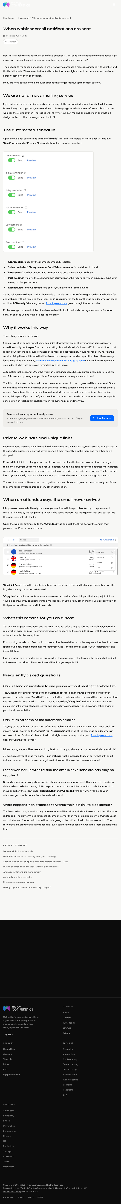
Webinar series (70, 1079)
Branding (67, 1084)
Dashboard (23, 18)
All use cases (9, 1110)
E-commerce (9, 1130)
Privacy (21, 1197)
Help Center (8, 18)
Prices (6, 1064)
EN (9, 1034)
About (66, 1012)
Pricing (66, 1033)
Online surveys (70, 1069)
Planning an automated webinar (19, 882)
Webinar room (70, 1074)
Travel (6, 1161)
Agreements (8, 1197)
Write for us (69, 1022)
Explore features (102, 418)
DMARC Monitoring (12, 1191)
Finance (7, 1136)
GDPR (40, 1197)
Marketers (8, 1156)
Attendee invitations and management (22, 871)
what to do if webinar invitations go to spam (60, 360)
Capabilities (9, 1049)
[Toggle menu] (114, 4)
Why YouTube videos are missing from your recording (29, 856)
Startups (7, 1151)
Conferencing (70, 1059)
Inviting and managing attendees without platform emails (31, 866)
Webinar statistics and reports (18, 851)
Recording (68, 1089)
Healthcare (8, 1166)
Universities (9, 1125)
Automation (69, 1054)
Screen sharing (70, 1064)
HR (4, 1141)
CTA (65, 1094)
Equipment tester (11, 1074)
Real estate (8, 1146)
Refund (31, 1197)
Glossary (7, 1054)
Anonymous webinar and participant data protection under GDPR (35, 861)
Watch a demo (51, 982)
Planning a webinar (56, 303)
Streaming (68, 1049)
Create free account (51, 973)
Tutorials (7, 1059)
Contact (67, 1017)
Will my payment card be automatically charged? (27, 887)
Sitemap (67, 1027)
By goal (6, 1120)
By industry (8, 1115)
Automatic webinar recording (17, 877)
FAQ (5, 1069)
